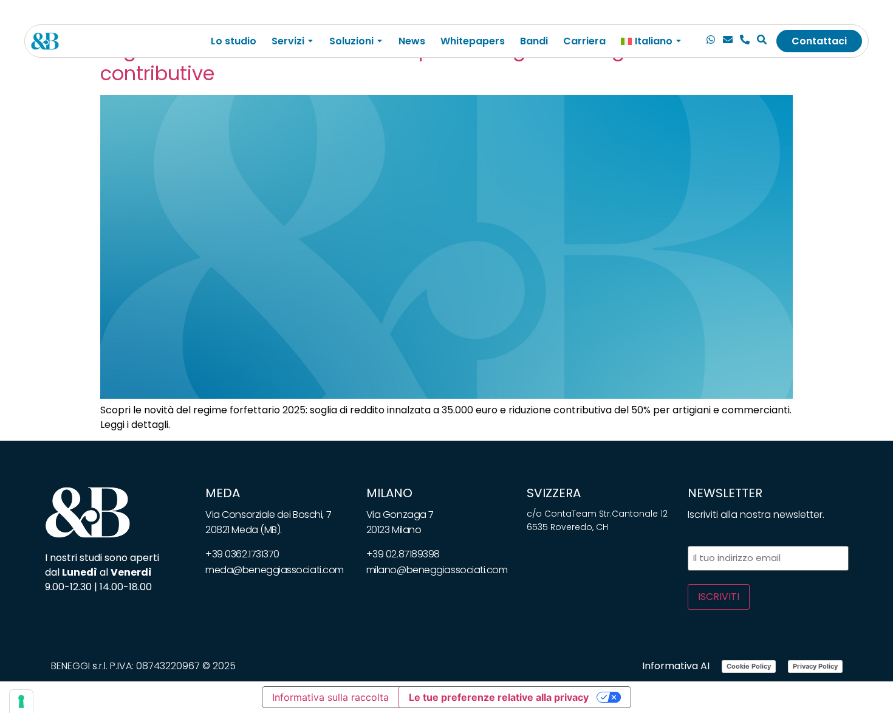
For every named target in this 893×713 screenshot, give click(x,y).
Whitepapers (472, 41)
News (412, 41)
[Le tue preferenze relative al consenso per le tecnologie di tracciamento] (21, 701)
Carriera (584, 41)
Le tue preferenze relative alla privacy (499, 697)
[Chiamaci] (711, 41)
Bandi (534, 41)
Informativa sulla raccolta (330, 697)
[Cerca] (762, 41)
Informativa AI (676, 666)
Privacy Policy (815, 666)
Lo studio (233, 41)
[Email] (728, 41)
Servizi (288, 41)
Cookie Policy (749, 666)
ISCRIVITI (718, 597)
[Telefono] (745, 41)
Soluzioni (351, 41)
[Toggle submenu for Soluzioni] (378, 41)
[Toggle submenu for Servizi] (309, 41)
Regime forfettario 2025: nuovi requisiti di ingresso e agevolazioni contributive (409, 61)
